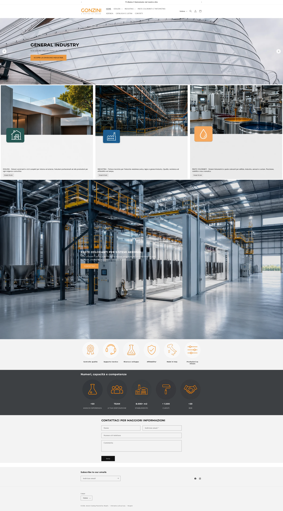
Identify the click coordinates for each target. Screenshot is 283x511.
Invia (108, 459)
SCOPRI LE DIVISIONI (43, 63)
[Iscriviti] (118, 478)
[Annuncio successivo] (201, 2)
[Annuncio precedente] (81, 2)
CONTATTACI (89, 266)
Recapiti (130, 505)
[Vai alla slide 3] (144, 81)
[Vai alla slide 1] (139, 81)
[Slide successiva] (278, 51)
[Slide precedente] (4, 51)
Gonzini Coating (91, 506)
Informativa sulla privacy (118, 505)
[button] (117, 9)
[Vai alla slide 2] (141, 81)
